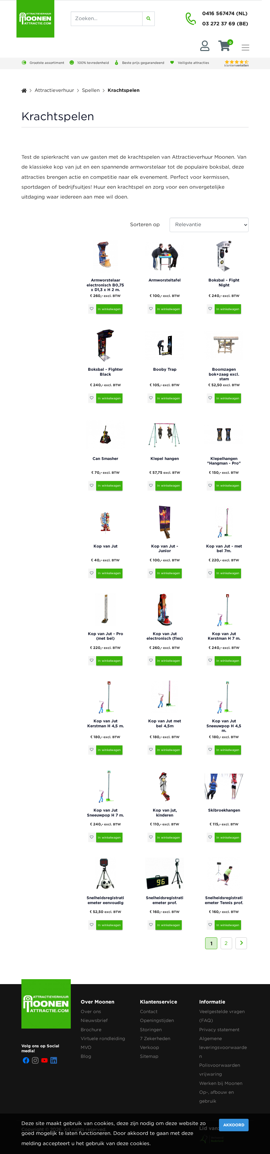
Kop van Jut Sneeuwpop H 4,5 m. (223, 726)
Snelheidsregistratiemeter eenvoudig (105, 900)
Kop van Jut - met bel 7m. (224, 548)
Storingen (151, 1030)
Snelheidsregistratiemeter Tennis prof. (224, 900)
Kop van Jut (106, 546)
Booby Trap (164, 369)
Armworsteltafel (164, 280)
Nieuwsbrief (94, 1021)
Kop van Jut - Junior (164, 548)
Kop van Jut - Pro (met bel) (105, 635)
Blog (86, 1057)
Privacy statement (219, 1030)
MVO (86, 1048)
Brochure (91, 1030)
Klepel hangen (164, 458)
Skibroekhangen (224, 810)
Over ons (91, 1012)
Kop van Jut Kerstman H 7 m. (224, 635)
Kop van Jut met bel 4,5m (164, 723)
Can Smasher (105, 458)
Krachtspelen (124, 90)
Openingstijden (157, 1021)
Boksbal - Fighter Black (105, 371)
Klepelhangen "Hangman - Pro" (224, 460)
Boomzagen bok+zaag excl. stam (224, 374)
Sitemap (149, 1057)
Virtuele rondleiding (103, 1039)
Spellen (91, 90)
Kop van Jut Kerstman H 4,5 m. (105, 723)
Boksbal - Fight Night (223, 282)
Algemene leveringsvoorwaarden (223, 1048)
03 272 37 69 (218, 23)
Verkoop (149, 1048)
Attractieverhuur (54, 90)
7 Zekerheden (155, 1039)
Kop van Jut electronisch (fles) (165, 635)
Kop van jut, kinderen (165, 812)
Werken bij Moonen (220, 1084)
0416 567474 (218, 13)
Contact (148, 1012)
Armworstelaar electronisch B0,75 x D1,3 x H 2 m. (105, 285)
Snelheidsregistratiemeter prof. (164, 900)
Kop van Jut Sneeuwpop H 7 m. (105, 812)
